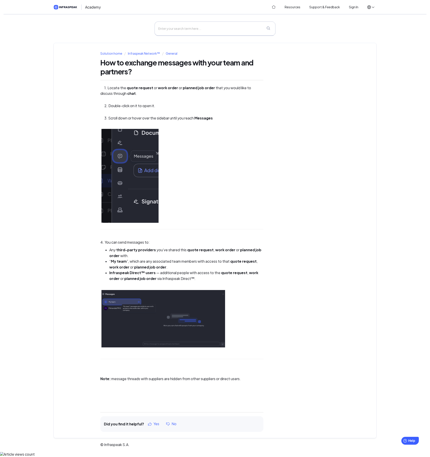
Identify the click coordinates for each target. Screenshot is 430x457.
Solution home (111, 53)
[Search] (268, 28)
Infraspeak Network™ (144, 53)
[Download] (206, 173)
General (171, 53)
